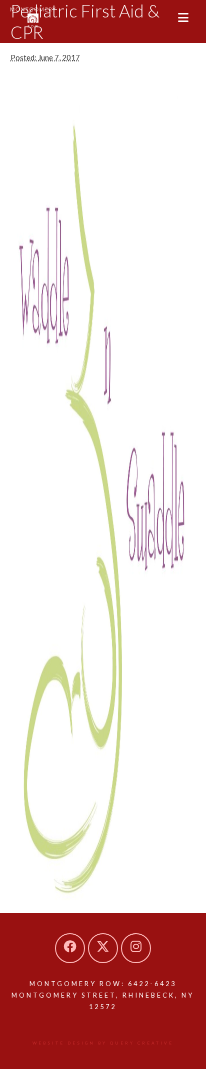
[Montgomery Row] (33, 17)
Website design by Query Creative (103, 1043)
